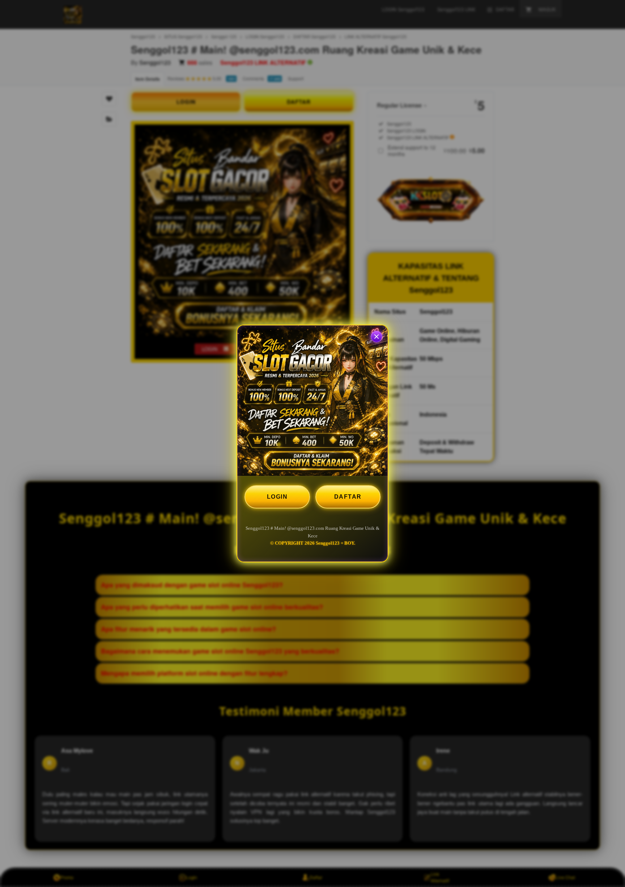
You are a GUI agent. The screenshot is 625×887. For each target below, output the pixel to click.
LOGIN (277, 497)
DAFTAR (348, 497)
